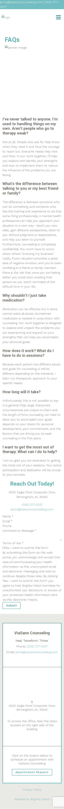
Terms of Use (12, 543)
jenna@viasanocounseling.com (32, 509)
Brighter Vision (40, 799)
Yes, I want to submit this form (26, 547)
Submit (11, 605)
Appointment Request (32, 772)
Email (7, 521)
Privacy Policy (32, 789)
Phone (6, 526)
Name (7, 516)
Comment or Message (19, 530)
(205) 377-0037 (32, 504)
